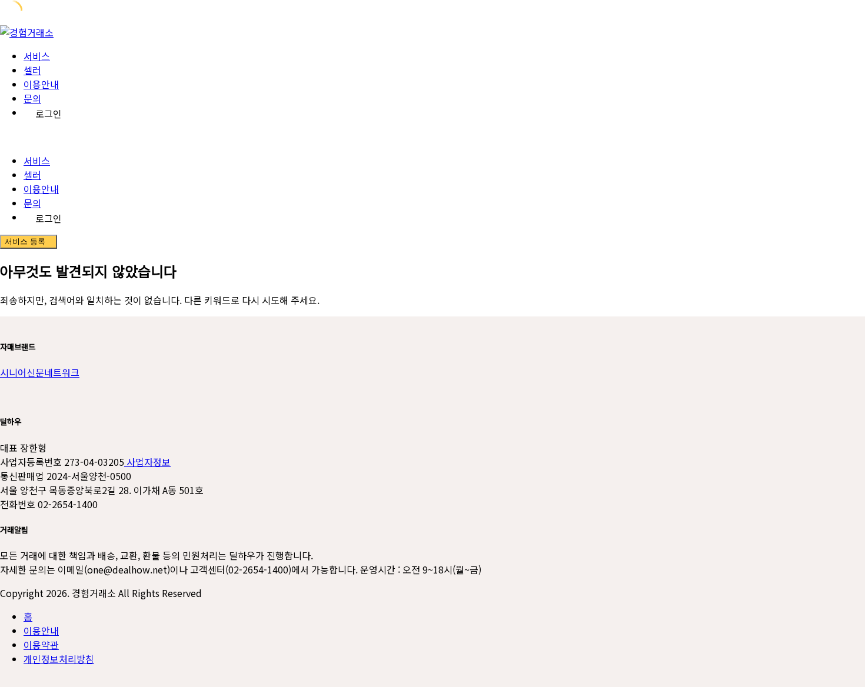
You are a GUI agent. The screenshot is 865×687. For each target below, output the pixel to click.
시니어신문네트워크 (39, 372)
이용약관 (41, 645)
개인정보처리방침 (59, 659)
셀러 (32, 70)
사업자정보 (147, 462)
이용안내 (41, 84)
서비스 (37, 56)
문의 (32, 98)
